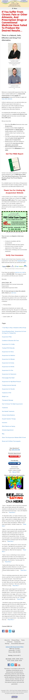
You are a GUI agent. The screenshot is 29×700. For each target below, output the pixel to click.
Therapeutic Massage (7, 400)
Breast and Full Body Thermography (11, 441)
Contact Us (17, 641)
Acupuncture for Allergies (8, 359)
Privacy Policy (15, 640)
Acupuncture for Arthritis (8, 366)
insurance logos (21, 260)
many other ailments (7, 99)
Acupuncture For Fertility (8, 344)
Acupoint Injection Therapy (9, 418)
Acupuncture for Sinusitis (8, 389)
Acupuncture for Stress (8, 351)
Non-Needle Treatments (8, 411)
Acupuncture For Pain (7, 370)
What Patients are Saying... (9, 426)
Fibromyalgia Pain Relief (8, 377)
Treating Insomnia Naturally (9, 385)
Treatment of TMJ (6, 392)
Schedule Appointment (7, 430)
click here (13, 292)
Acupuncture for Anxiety (8, 363)
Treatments (5, 407)
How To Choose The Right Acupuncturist (12, 404)
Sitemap (7, 643)
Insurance (4, 422)
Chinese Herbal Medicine (8, 415)
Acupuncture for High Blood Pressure (11, 381)
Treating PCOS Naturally (8, 348)
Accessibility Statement (17, 643)
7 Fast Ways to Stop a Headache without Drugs (14, 327)
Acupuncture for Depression (9, 374)
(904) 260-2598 (16, 450)
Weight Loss (5, 396)
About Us (7, 640)
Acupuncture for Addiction (8, 355)
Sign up (14, 472)
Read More (12, 512)
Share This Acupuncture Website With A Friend (14, 437)
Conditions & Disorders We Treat (10, 340)
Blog (3, 433)
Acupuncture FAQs (7, 336)
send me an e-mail (20, 272)
